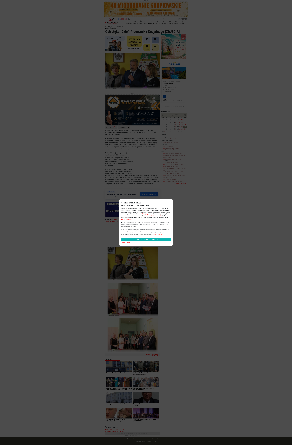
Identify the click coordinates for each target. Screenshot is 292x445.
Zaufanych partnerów (147, 214)
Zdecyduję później (125, 242)
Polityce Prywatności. (157, 234)
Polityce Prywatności (156, 216)
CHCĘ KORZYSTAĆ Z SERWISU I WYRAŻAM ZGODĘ (146, 240)
